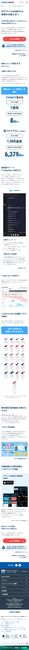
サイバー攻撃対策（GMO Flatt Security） (9, 629)
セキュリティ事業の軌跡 (6, 631)
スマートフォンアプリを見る (19, 520)
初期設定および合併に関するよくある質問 (19, 54)
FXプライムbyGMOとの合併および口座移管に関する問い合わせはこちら (16, 45)
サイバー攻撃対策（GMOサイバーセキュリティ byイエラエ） (13, 627)
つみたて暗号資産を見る (20, 458)
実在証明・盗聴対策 (5, 625)
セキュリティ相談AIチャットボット (8, 623)
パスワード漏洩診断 (5, 622)
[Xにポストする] (16, 565)
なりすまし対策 (22, 629)
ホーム (4, 6)
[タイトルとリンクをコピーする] (19, 565)
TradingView (20, 268)
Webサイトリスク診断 (14, 622)
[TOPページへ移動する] (7, 2)
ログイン (22, 2)
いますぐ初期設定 (14, 39)
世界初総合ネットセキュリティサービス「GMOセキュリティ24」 (14, 619)
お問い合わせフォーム (20, 50)
